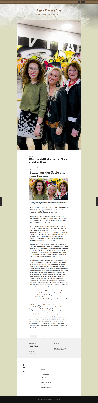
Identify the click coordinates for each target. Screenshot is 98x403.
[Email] (84, 2)
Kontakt (49, 1)
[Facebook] (79, 2)
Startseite (15, 1)
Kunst (23, 1)
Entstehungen (45, 379)
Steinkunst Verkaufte (46, 387)
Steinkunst (44, 384)
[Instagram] (82, 2)
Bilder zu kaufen (45, 374)
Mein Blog (32, 1)
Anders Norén (57, 399)
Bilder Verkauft (45, 372)
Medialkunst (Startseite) (59, 349)
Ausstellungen (58, 348)
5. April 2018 (57, 345)
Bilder (43, 369)
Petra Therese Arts (49, 10)
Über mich (41, 1)
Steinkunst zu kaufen (46, 390)
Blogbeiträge (64, 348)
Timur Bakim (57, 343)
